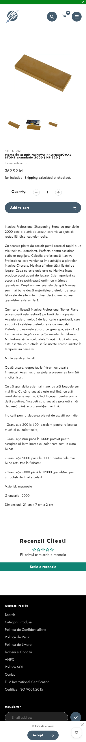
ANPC (9, 659)
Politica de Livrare (18, 644)
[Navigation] (77, 17)
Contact (10, 674)
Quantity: (18, 191)
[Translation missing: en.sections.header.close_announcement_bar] (82, 2)
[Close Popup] (82, 724)
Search (10, 614)
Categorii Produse (18, 622)
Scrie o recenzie (43, 566)
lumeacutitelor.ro (15, 163)
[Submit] (75, 717)
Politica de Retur (17, 637)
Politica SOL (14, 666)
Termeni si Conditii (18, 652)
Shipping (31, 177)
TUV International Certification (27, 681)
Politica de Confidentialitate (25, 629)
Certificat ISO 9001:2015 (24, 689)
